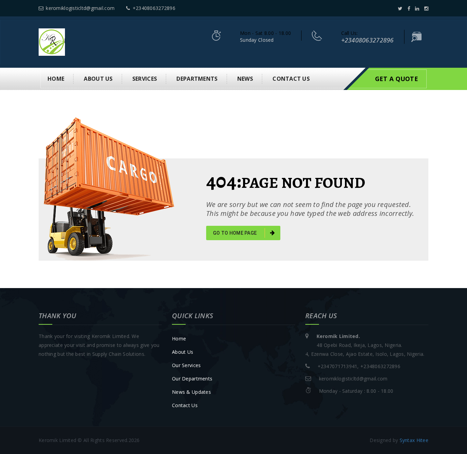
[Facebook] (409, 8)
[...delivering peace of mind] (52, 41)
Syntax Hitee (414, 440)
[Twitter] (400, 8)
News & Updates (191, 392)
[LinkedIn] (417, 8)
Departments (196, 78)
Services (144, 78)
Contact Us (185, 405)
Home (56, 78)
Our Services (186, 365)
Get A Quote (396, 79)
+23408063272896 (154, 8)
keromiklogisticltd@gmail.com (80, 8)
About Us (182, 352)
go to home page (235, 233)
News (245, 78)
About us (98, 78)
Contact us (291, 78)
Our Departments (192, 378)
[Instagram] (426, 8)
